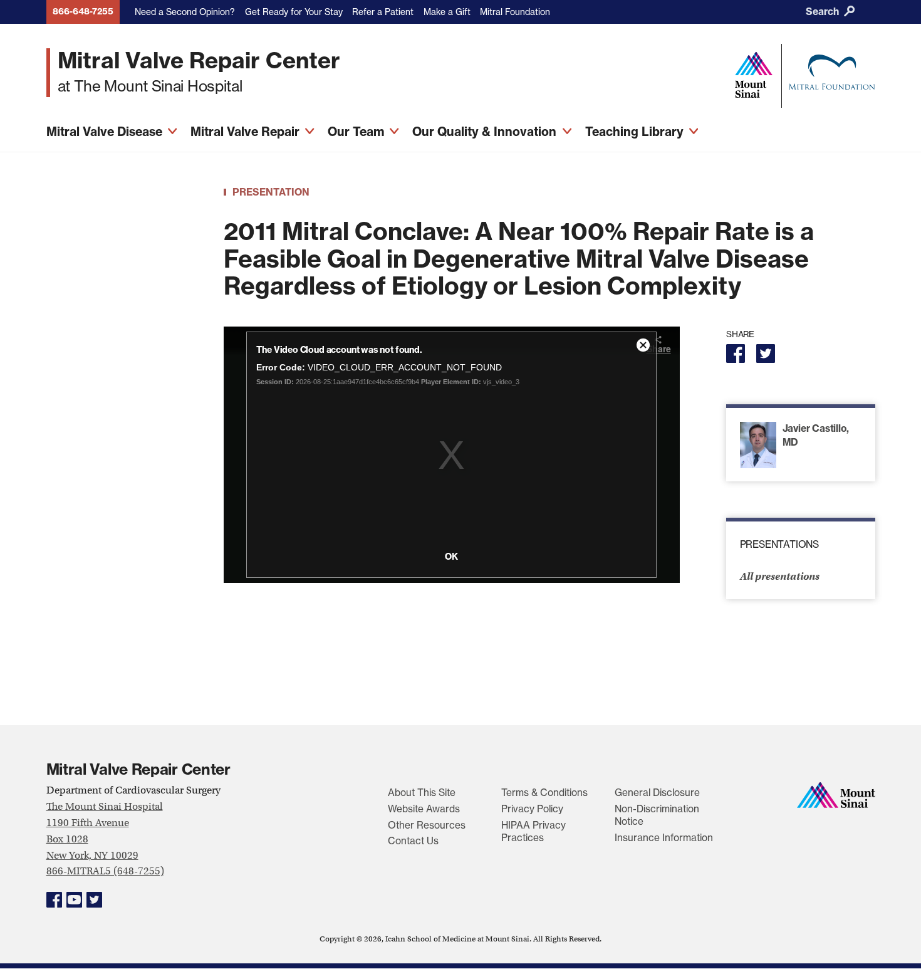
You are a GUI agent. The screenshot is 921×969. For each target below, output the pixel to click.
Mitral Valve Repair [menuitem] (246, 131)
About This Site (421, 793)
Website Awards (424, 809)
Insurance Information (664, 838)
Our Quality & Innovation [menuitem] (485, 131)
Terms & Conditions (544, 793)
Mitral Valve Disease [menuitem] (105, 131)
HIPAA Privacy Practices (533, 831)
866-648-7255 (83, 11)
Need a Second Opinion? (185, 11)
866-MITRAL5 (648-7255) (105, 870)
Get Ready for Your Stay (294, 11)
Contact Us (413, 841)
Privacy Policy (532, 809)
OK (451, 556)
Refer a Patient (383, 11)
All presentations (780, 576)
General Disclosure (657, 793)
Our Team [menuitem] (357, 131)
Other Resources (427, 825)
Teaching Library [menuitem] (636, 131)
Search (823, 12)
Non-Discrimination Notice (657, 815)
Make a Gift (447, 11)
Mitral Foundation (515, 11)
